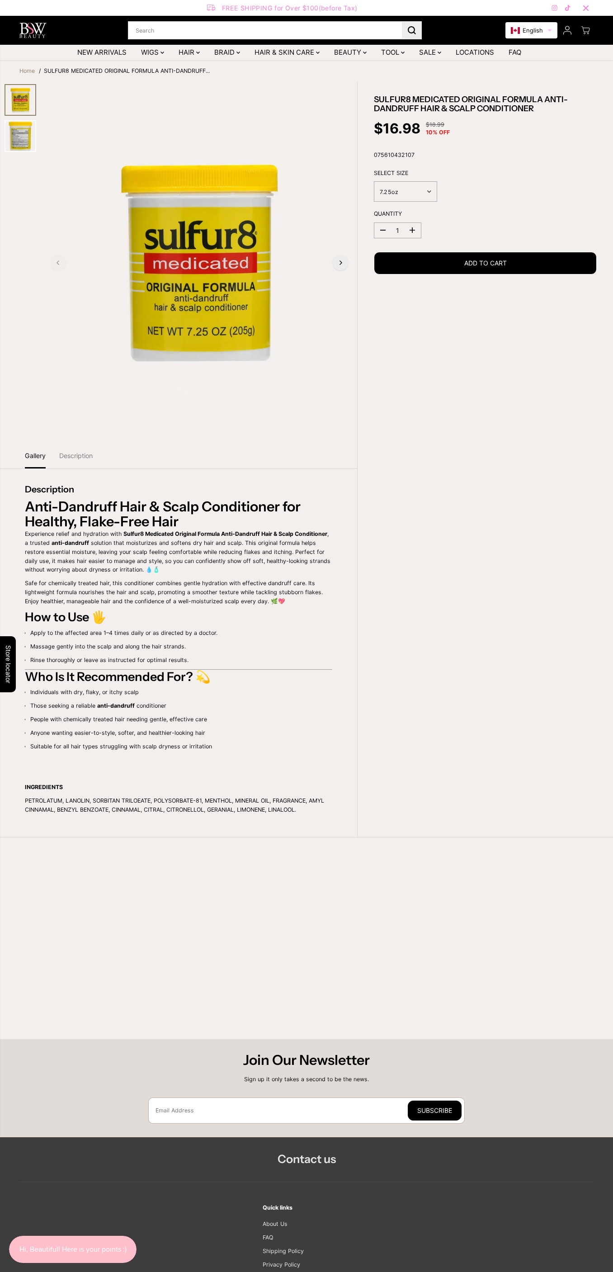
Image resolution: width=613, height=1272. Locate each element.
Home (27, 70)
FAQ (515, 52)
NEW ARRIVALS (102, 52)
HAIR (187, 52)
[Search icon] (412, 30)
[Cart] (585, 30)
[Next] (340, 262)
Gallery (35, 455)
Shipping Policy (283, 1251)
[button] (531, 30)
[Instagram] (554, 8)
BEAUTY (348, 52)
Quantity (388, 213)
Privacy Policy (281, 1264)
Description (76, 455)
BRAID (225, 52)
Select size (391, 172)
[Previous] (58, 262)
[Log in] (567, 30)
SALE (428, 52)
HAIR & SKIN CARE (285, 52)
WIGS (150, 52)
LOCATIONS (475, 52)
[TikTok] (567, 8)
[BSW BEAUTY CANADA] (33, 30)
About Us (275, 1223)
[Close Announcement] (586, 8)
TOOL (391, 52)
